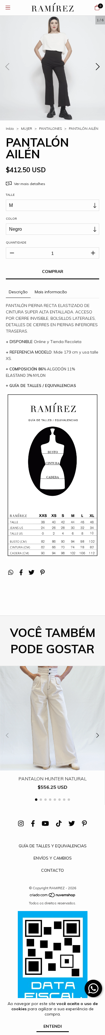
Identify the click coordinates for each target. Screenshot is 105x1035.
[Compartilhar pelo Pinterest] (42, 572)
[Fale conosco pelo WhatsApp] (93, 988)
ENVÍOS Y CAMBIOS (53, 858)
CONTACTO (52, 870)
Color (11, 219)
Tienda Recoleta (65, 341)
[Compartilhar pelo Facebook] (21, 572)
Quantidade (16, 242)
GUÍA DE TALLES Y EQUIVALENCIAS (53, 845)
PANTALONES (50, 128)
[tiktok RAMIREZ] (58, 823)
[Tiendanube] (52, 896)
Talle (10, 195)
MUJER (26, 128)
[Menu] (7, 7)
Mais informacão (51, 291)
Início (10, 128)
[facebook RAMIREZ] (33, 823)
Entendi (52, 1026)
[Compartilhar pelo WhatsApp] (11, 572)
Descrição (18, 291)
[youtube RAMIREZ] (45, 823)
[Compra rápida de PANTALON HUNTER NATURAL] (52, 766)
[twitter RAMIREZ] (72, 823)
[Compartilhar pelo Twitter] (31, 572)
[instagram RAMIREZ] (21, 823)
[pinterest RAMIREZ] (84, 823)
